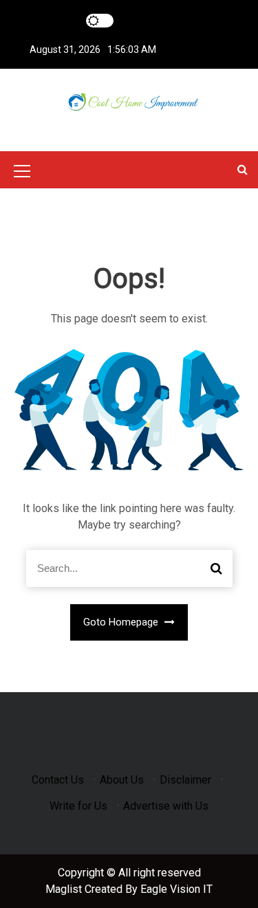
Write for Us (78, 805)
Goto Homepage (122, 622)
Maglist (65, 889)
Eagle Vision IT (176, 889)
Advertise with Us (165, 805)
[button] (242, 169)
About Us (122, 779)
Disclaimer (185, 779)
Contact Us (58, 779)
